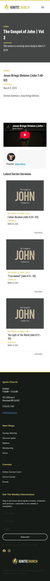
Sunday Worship (9, 433)
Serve (5, 453)
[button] (43, 7)
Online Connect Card (11, 472)
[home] (16, 7)
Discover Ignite (9, 438)
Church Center (8, 477)
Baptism (6, 443)
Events (5, 482)
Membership (7, 448)
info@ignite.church (9, 412)
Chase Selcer (20, 163)
